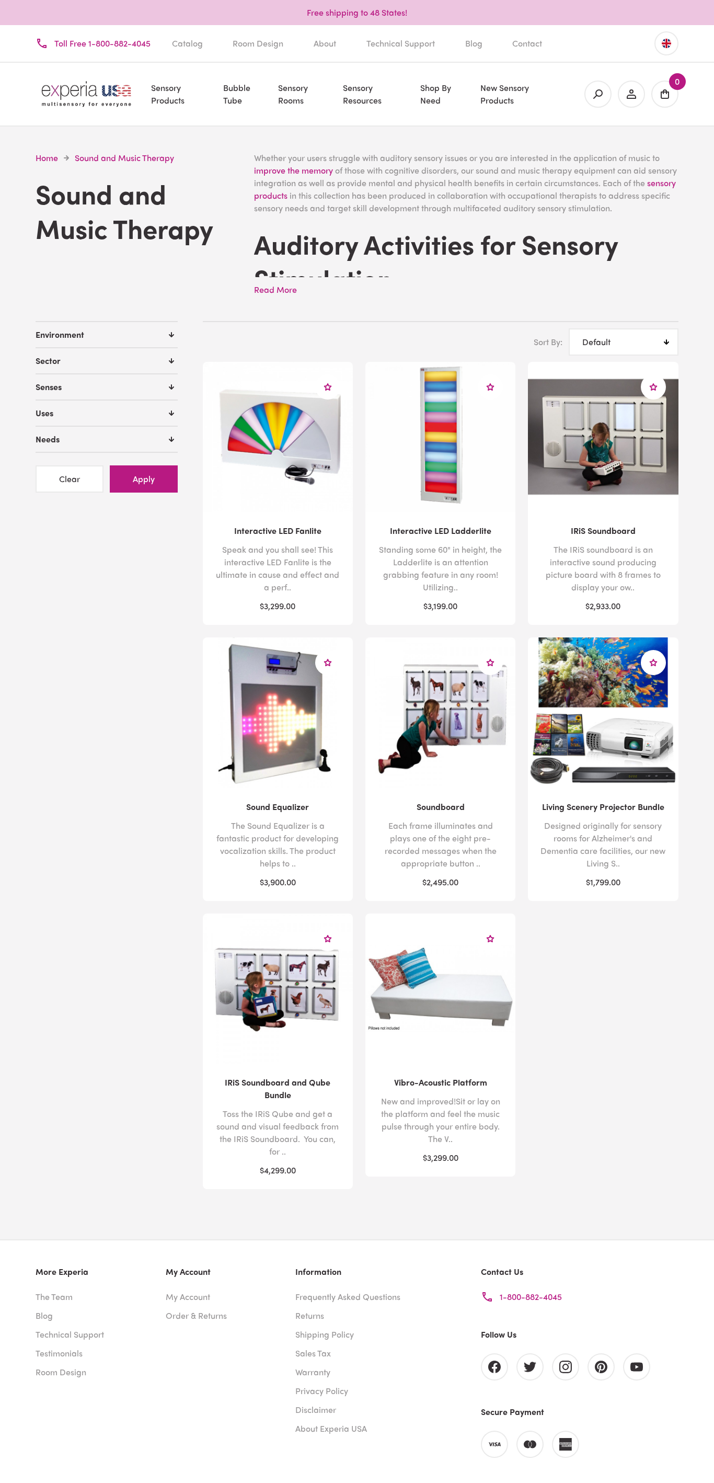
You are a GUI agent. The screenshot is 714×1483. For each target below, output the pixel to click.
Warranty (312, 1372)
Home (47, 158)
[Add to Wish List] (327, 387)
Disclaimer (315, 1410)
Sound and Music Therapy (124, 158)
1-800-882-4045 (531, 1297)
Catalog (187, 43)
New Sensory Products (504, 94)
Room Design (258, 43)
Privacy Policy (321, 1391)
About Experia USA (331, 1428)
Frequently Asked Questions (347, 1297)
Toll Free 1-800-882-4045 (102, 43)
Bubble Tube (236, 94)
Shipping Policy (324, 1334)
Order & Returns (196, 1315)
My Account (188, 1297)
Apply (144, 479)
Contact (527, 43)
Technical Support (400, 43)
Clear (69, 479)
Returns (309, 1315)
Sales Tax (313, 1353)
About (325, 43)
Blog (473, 43)
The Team (54, 1297)
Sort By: (548, 342)
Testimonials (59, 1353)
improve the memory (293, 170)
